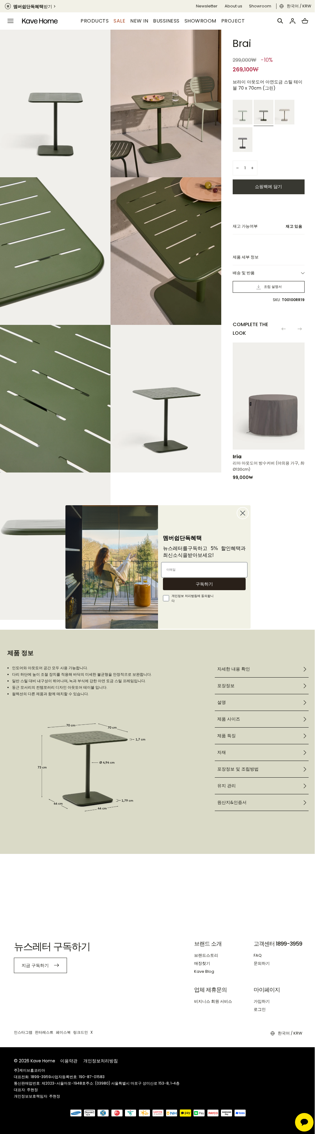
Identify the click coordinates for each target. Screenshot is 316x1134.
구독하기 (202, 584)
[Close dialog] (240, 513)
